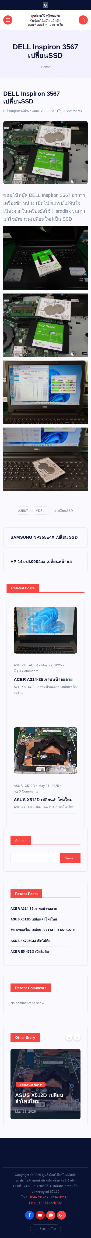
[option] (45, 1084)
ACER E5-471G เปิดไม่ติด (29, 951)
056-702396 (60, 1197)
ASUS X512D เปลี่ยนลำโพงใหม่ (33, 919)
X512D (30, 786)
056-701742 (39, 1197)
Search (21, 841)
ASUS (18, 786)
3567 (24, 511)
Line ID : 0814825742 (45, 1203)
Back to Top (47, 1229)
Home (45, 67)
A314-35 (20, 665)
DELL (42, 511)
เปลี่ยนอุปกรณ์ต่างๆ (17, 111)
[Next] (77, 1037)
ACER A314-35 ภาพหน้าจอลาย (33, 908)
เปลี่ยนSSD (64, 511)
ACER (33, 665)
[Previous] (69, 1037)
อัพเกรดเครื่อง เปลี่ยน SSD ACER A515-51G (42, 930)
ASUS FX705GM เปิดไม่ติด (30, 941)
